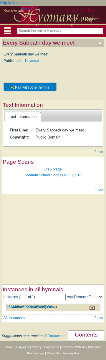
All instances (14, 318)
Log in (73, 19)
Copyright (22, 347)
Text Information (23, 116)
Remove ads (14, 11)
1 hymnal (31, 61)
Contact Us (51, 347)
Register (92, 19)
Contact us (55, 336)
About (9, 347)
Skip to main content (16, 3)
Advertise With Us (73, 347)
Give (50, 353)
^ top (99, 152)
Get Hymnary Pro (67, 353)
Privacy (37, 347)
